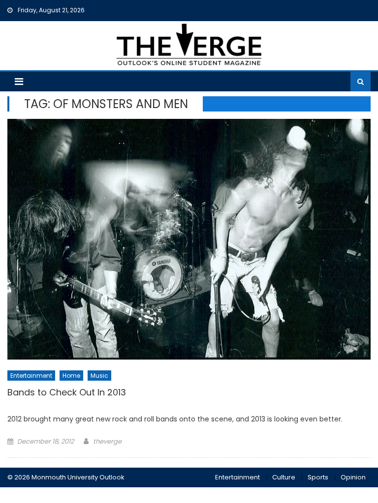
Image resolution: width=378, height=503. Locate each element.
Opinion (353, 477)
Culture (283, 477)
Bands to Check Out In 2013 (66, 392)
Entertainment (31, 375)
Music (99, 375)
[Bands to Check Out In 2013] (188, 239)
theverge (107, 441)
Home (71, 375)
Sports (318, 477)
